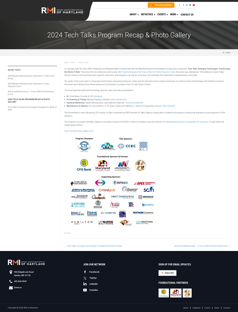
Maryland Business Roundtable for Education (188, 122)
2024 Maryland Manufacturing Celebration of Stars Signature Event (28, 85)
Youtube (93, 290)
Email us (18, 287)
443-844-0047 (20, 281)
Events (207, 308)
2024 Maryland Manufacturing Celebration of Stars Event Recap (31, 77)
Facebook (94, 272)
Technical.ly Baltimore (134, 103)
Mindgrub (98, 96)
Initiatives (196, 308)
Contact (226, 308)
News (216, 308)
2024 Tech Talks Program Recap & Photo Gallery (29, 100)
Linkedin (93, 284)
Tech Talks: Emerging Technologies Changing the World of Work (94, 246)
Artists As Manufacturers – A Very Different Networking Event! (200, 246)
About (185, 308)
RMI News (67, 233)
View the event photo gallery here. (79, 131)
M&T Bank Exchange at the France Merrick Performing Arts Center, (147, 72)
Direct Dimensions (119, 99)
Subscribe (169, 273)
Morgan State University (165, 106)
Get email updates (163, 5)
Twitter (93, 278)
